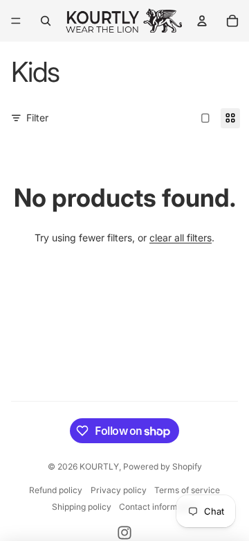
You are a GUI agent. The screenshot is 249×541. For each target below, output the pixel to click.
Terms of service (187, 490)
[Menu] (16, 21)
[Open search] (45, 21)
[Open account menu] (202, 21)
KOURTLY (99, 466)
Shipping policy (81, 506)
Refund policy (55, 490)
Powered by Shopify (162, 466)
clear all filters (180, 237)
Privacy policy (119, 490)
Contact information (158, 506)
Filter (37, 117)
